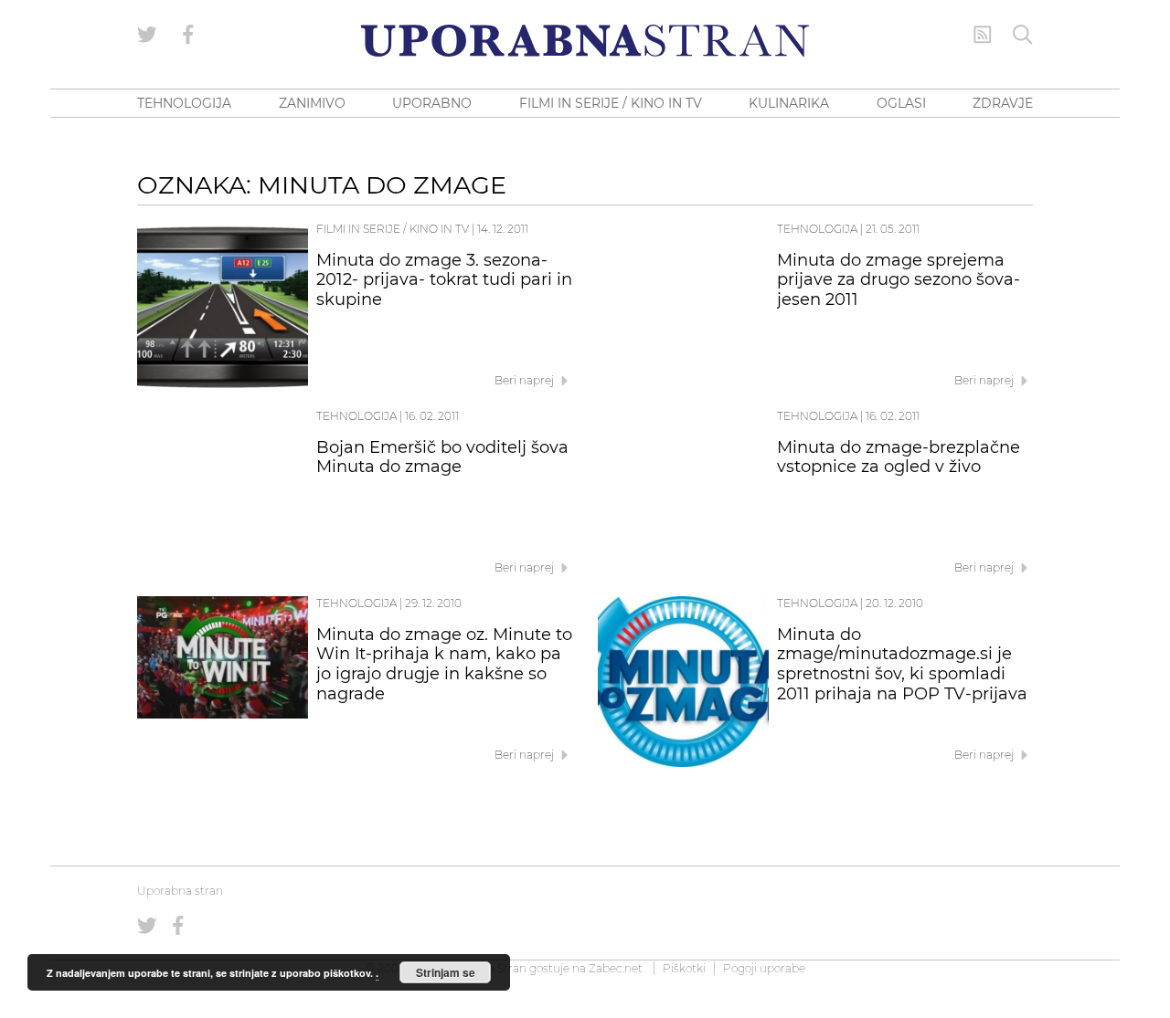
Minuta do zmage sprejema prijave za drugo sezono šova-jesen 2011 (898, 280)
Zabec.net (616, 968)
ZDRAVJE (1003, 103)
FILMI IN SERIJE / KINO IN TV (610, 103)
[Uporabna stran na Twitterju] (147, 35)
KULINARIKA (789, 103)
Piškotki (684, 968)
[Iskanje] (1023, 35)
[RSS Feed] (983, 35)
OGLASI (901, 103)
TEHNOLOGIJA (184, 103)
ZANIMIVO (312, 103)
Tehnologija (817, 229)
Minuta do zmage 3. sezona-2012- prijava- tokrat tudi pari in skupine (444, 280)
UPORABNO (432, 103)
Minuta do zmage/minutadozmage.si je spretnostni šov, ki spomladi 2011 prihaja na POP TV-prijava (902, 664)
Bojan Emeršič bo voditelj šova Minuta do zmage (442, 457)
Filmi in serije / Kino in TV (392, 229)
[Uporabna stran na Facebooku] (188, 35)
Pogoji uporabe (764, 968)
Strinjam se (445, 972)
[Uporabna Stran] (585, 41)
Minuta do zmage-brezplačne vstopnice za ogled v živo (898, 457)
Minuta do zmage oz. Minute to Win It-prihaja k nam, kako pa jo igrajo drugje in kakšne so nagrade (444, 664)
